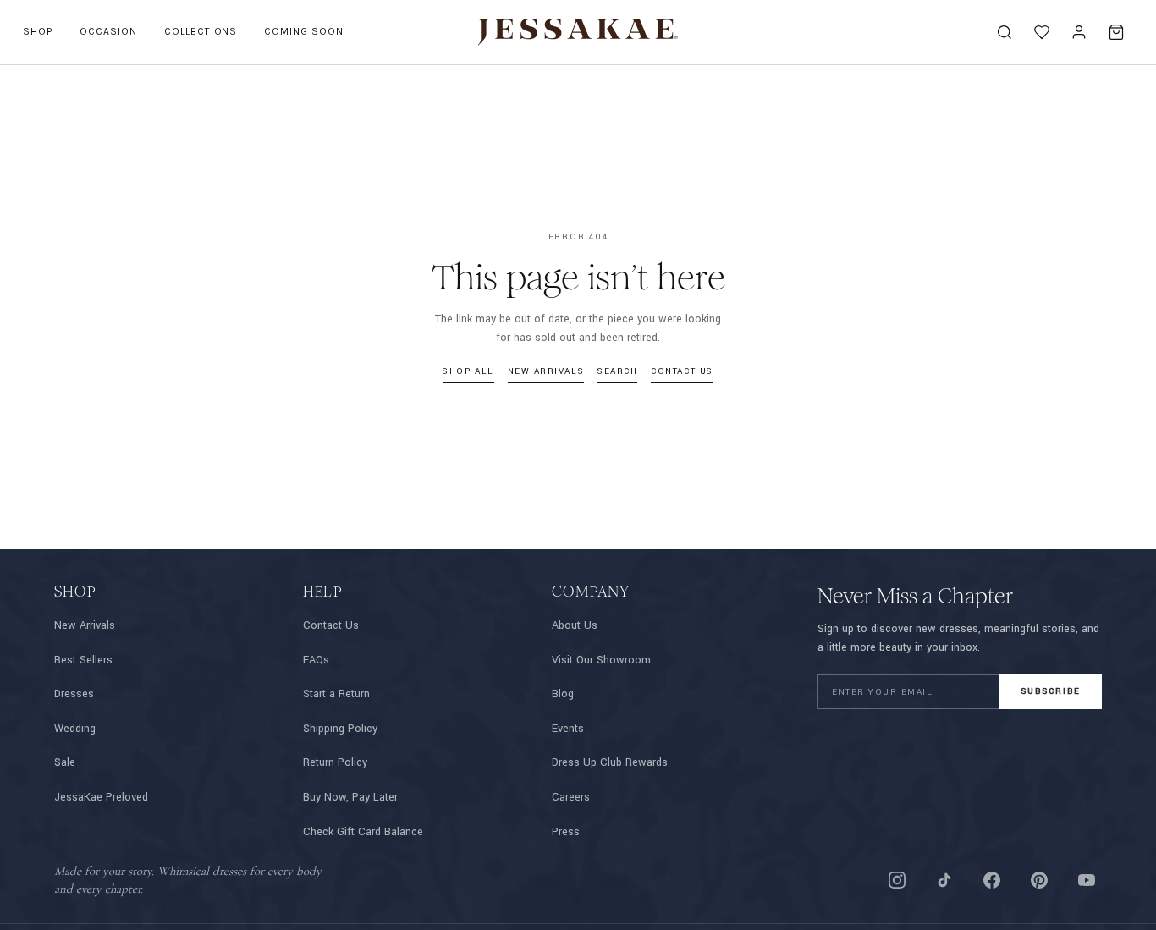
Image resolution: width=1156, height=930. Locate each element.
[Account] (1079, 32)
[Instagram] (897, 880)
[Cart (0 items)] (1116, 32)
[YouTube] (1086, 880)
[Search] (1004, 32)
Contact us (682, 371)
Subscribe (1051, 691)
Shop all (468, 371)
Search (617, 371)
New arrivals (546, 371)
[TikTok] (944, 880)
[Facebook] (992, 880)
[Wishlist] (1042, 32)
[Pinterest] (1039, 880)
